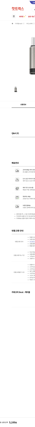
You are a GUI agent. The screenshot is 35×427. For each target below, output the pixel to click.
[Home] (12, 23)
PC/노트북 (29, 23)
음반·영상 (31, 16)
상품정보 (23, 104)
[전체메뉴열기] (14, 16)
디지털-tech (18, 23)
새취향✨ (22, 16)
